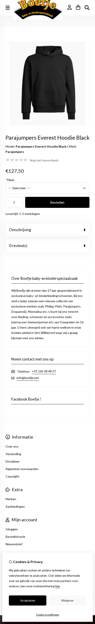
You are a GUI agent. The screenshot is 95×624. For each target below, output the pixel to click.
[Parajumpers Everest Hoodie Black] (47, 124)
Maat (10, 180)
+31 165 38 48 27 (44, 371)
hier (57, 586)
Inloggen (12, 529)
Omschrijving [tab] (20, 229)
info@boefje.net (28, 378)
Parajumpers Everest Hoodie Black (40, 21)
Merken (11, 499)
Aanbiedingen (15, 506)
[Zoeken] (87, 7)
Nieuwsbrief (14, 544)
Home (10, 21)
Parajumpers (15, 152)
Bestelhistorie (15, 536)
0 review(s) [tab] (18, 245)
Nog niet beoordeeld (44, 160)
